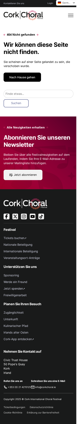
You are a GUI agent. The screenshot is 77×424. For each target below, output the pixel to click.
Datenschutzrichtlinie (41, 407)
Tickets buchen (14, 238)
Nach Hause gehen (22, 77)
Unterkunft (11, 319)
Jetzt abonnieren (25, 175)
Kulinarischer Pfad (16, 326)
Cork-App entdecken (18, 339)
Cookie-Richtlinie (13, 412)
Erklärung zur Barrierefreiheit (43, 412)
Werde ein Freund (15, 282)
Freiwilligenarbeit (15, 295)
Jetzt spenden (13, 288)
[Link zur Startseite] (23, 15)
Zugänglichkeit (14, 312)
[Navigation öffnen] (70, 15)
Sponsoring (11, 275)
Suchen (16, 103)
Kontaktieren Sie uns (14, 3)
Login (50, 3)
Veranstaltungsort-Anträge (22, 258)
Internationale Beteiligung (21, 251)
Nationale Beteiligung (18, 244)
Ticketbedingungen (14, 407)
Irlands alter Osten (16, 332)
